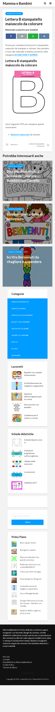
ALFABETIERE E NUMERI (26, 55)
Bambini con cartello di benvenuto (33, 373)
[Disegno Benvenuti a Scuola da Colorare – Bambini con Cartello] (27, 180)
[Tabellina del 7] (16, 485)
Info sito (6, 657)
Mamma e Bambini (17, 3)
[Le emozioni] (16, 474)
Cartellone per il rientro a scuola (31, 416)
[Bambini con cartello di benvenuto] (27, 223)
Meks (30, 679)
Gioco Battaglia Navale (29, 593)
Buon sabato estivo (28, 543)
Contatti (6, 659)
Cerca (27, 522)
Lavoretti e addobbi (15, 209)
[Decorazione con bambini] (16, 407)
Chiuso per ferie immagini (30, 572)
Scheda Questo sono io (33, 441)
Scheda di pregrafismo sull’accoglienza (31, 453)
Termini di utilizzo (10, 667)
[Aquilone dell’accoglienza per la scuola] (16, 396)
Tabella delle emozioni (29, 462)
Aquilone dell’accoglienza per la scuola (33, 396)
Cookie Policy (8, 665)
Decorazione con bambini (31, 406)
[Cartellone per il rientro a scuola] (16, 418)
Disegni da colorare (15, 166)
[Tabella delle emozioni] (16, 464)
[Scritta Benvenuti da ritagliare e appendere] (27, 266)
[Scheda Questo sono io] (16, 442)
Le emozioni (29, 472)
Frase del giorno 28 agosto (31, 579)
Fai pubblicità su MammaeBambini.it (17, 662)
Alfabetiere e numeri (14, 13)
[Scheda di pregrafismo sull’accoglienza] (16, 453)
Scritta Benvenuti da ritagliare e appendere (33, 384)
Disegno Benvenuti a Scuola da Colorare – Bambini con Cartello (31, 603)
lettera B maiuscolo (20, 134)
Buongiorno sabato (28, 550)
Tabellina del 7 (30, 483)
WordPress (45, 679)
